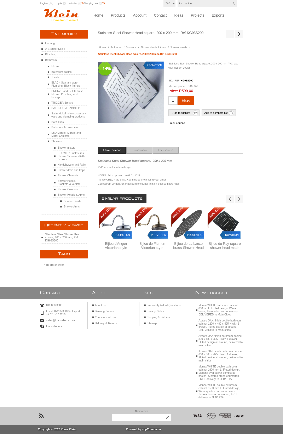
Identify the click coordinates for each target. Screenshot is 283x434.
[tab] (112, 150)
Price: (173, 91)
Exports (218, 15)
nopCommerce (151, 429)
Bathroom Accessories (65, 127)
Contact (160, 15)
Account (139, 15)
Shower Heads (72, 201)
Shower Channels (68, 175)
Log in (59, 3)
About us (100, 305)
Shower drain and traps (71, 170)
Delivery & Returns (106, 323)
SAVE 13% (141, 212)
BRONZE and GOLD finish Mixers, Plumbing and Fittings (67, 94)
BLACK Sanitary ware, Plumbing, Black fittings (65, 84)
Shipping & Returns (158, 317)
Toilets (55, 77)
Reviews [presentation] (139, 150)
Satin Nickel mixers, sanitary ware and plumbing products (68, 115)
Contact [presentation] (165, 150)
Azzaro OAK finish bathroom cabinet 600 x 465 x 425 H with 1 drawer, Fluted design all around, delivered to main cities (220, 356)
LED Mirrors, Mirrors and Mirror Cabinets (66, 134)
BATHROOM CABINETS (66, 108)
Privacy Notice (155, 311)
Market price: (177, 86)
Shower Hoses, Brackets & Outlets (69, 182)
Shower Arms (72, 206)
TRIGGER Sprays (62, 102)
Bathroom (51, 60)
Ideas (178, 15)
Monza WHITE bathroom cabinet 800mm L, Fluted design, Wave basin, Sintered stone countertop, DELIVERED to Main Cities (218, 310)
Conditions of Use (105, 317)
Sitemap (152, 323)
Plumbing (50, 54)
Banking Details (104, 311)
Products (118, 15)
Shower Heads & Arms (71, 194)
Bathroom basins (61, 71)
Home (98, 15)
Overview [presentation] (112, 150)
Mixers (55, 66)
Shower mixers (66, 147)
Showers (56, 141)
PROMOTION (122, 235)
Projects (197, 15)
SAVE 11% (105, 212)
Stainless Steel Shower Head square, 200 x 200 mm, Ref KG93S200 (62, 237)
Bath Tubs (57, 122)
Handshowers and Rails (72, 164)
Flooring (50, 43)
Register (44, 3)
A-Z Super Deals (55, 48)
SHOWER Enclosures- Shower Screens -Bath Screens (71, 156)
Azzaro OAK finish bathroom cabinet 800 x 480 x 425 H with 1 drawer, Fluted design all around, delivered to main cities (220, 340)
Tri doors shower (53, 264)
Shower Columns (68, 189)
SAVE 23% (178, 212)
